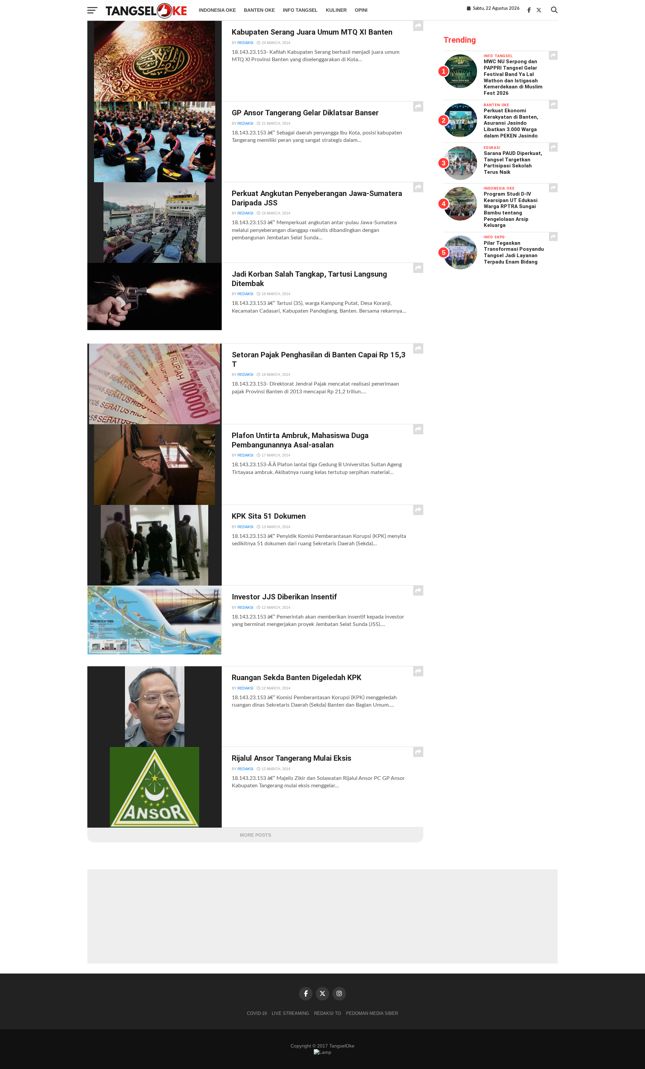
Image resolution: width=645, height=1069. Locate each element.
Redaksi (245, 123)
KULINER (336, 10)
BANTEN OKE (259, 10)
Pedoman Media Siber (372, 1013)
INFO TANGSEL (300, 10)
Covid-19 (257, 1013)
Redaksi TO (327, 1013)
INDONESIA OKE (217, 10)
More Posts (255, 835)
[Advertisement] (322, 916)
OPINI (361, 10)
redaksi (245, 43)
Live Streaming (290, 1013)
